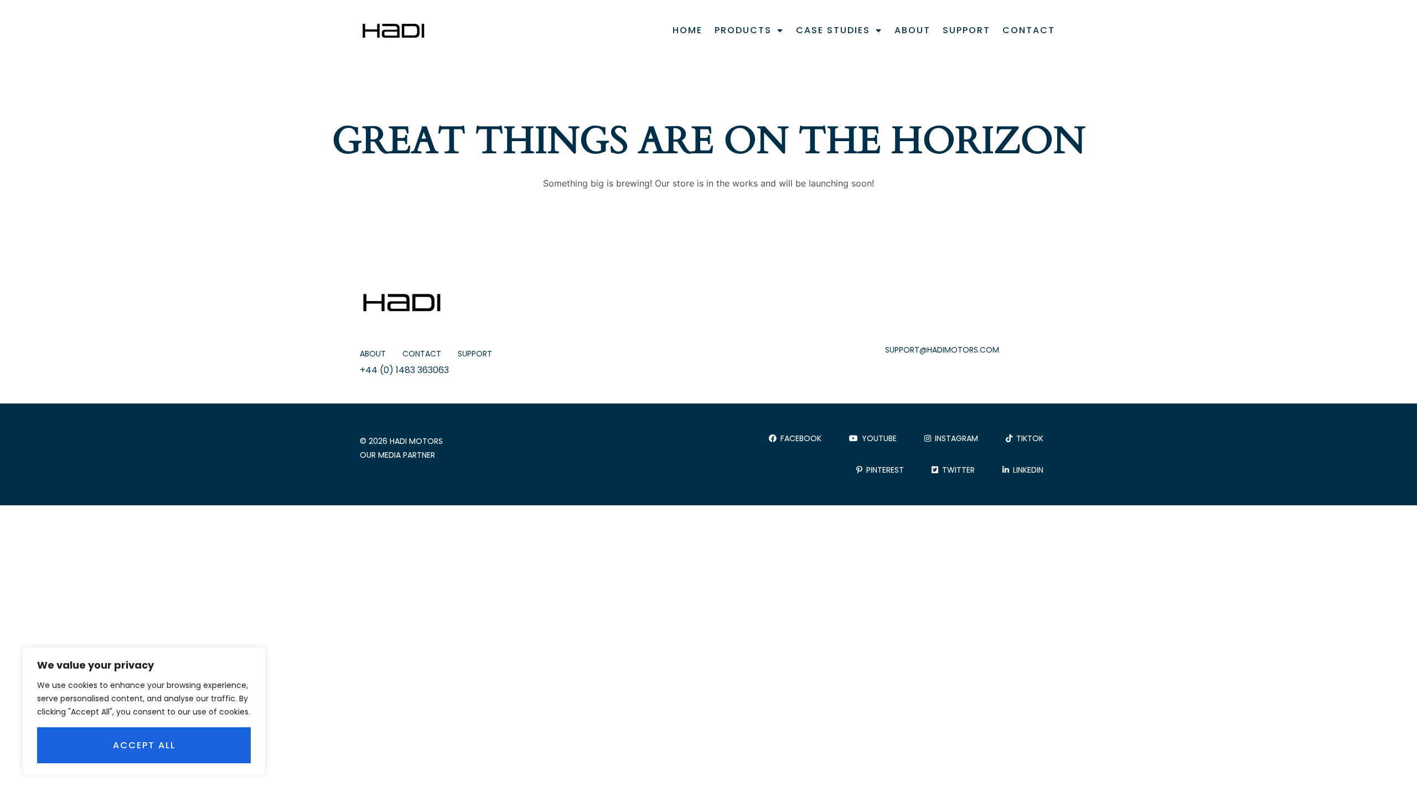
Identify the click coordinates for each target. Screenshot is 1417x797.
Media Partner (406, 454)
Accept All (144, 745)
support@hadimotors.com (942, 349)
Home (687, 30)
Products (743, 30)
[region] (144, 711)
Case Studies (833, 30)
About (912, 30)
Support (966, 30)
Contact (1028, 30)
